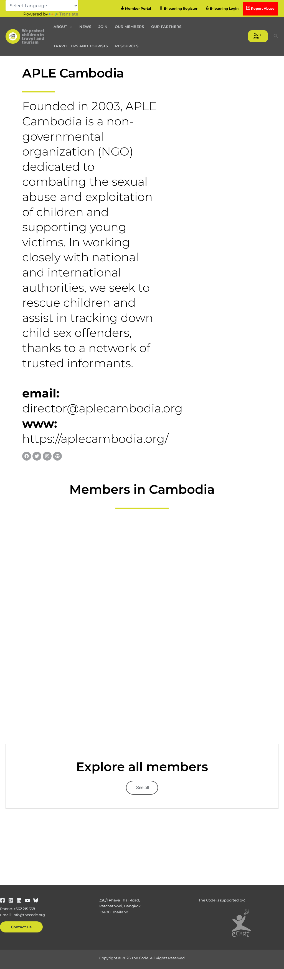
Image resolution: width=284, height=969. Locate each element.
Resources (126, 46)
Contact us (21, 927)
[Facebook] (2, 900)
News (85, 26)
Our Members (129, 26)
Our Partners (166, 26)
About (60, 26)
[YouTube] (27, 900)
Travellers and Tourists (81, 46)
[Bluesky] (35, 900)
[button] (69, 26)
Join (103, 26)
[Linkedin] (19, 900)
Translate (68, 14)
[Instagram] (10, 900)
